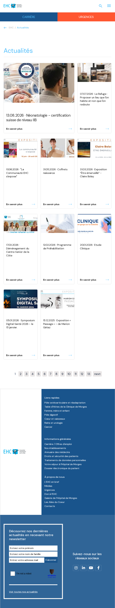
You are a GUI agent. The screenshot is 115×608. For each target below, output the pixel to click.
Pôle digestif (51, 414)
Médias (48, 486)
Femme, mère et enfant (57, 410)
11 (76, 374)
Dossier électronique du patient (61, 468)
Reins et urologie (53, 422)
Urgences (86, 17)
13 (88, 374)
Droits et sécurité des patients (61, 456)
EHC (11, 27)
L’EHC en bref (51, 481)
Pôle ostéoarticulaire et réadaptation (65, 402)
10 (69, 374)
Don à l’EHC (50, 494)
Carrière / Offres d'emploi (58, 444)
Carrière (28, 17)
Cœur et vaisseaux (54, 418)
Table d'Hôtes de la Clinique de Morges (65, 406)
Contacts (49, 506)
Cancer (48, 426)
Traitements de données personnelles (65, 460)
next (97, 374)
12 (82, 374)
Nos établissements (55, 448)
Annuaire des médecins (57, 452)
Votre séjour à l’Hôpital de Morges (63, 464)
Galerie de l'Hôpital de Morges (60, 498)
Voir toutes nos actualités (23, 591)
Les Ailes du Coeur (54, 502)
